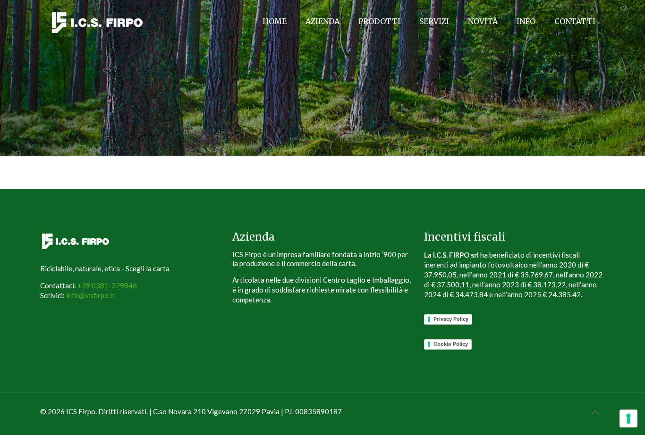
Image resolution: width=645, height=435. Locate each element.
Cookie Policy (450, 344)
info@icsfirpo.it (90, 295)
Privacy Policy (450, 319)
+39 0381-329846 (107, 285)
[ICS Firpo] (97, 21)
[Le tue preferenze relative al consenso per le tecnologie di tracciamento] (628, 418)
